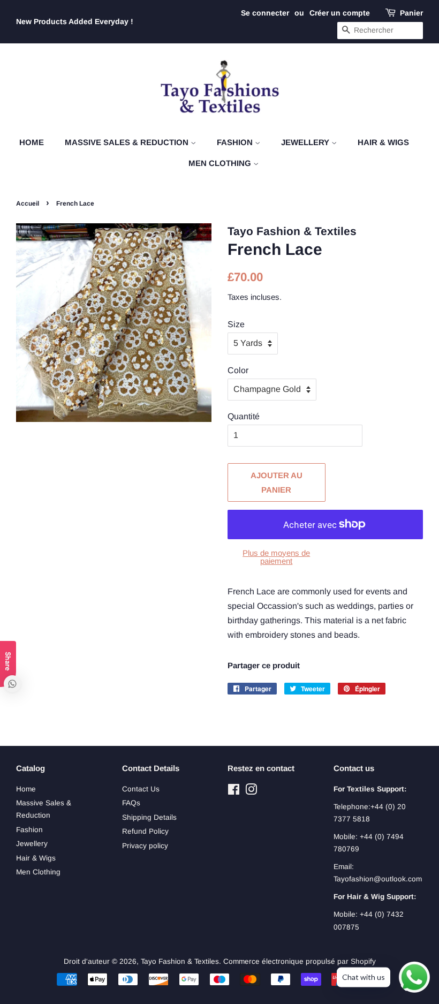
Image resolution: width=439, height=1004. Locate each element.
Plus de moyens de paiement (276, 556)
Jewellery (306, 142)
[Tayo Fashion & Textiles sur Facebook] (234, 792)
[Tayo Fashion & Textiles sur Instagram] (251, 792)
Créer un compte (339, 13)
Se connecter (265, 13)
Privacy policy (145, 846)
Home (31, 142)
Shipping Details (149, 817)
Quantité (244, 416)
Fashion (236, 142)
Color (238, 370)
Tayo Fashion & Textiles (180, 961)
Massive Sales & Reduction (128, 142)
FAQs (131, 803)
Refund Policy (145, 831)
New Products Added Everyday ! (74, 21)
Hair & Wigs (383, 142)
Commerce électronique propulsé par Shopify (299, 961)
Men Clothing (220, 163)
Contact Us (141, 789)
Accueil (27, 203)
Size (236, 324)
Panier (411, 13)
